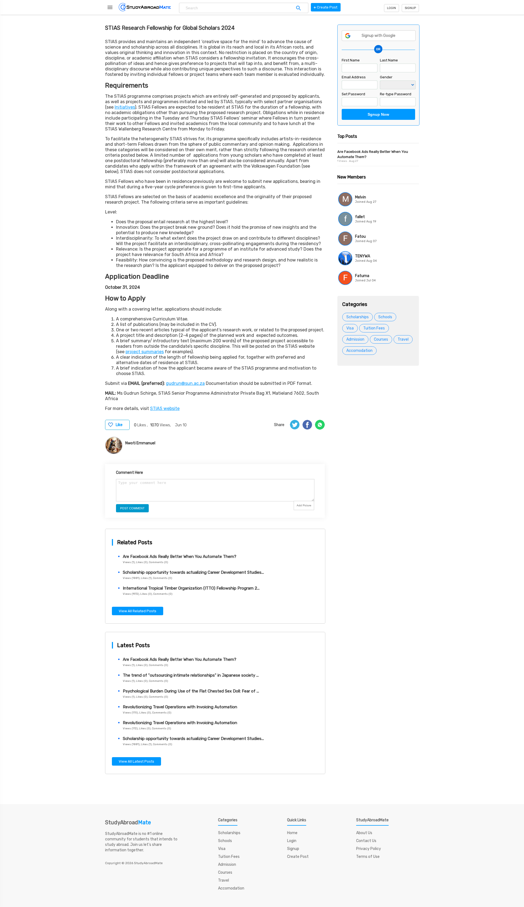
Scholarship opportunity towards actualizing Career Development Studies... (193, 572)
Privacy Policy (368, 848)
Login (391, 8)
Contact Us (366, 840)
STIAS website (165, 408)
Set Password (353, 94)
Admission (355, 339)
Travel (403, 339)
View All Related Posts (137, 611)
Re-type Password (395, 94)
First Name (351, 60)
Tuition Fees (374, 328)
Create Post (298, 856)
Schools (385, 317)
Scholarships (357, 317)
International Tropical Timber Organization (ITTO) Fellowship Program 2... (191, 588)
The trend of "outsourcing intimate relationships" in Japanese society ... (191, 675)
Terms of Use (368, 856)
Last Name (389, 60)
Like (119, 425)
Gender (386, 77)
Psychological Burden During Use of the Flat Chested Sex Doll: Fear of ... (191, 691)
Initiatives (125, 107)
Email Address (354, 77)
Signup (410, 8)
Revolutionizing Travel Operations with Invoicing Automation (180, 706)
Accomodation (359, 350)
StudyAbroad (128, 822)
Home (292, 833)
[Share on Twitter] (295, 425)
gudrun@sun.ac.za (185, 383)
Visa (350, 328)
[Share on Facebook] (307, 425)
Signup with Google (378, 35)
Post (325, 7)
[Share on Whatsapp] (320, 425)
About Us (364, 833)
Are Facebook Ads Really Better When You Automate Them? (179, 556)
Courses (381, 339)
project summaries (145, 351)
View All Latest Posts (136, 761)
